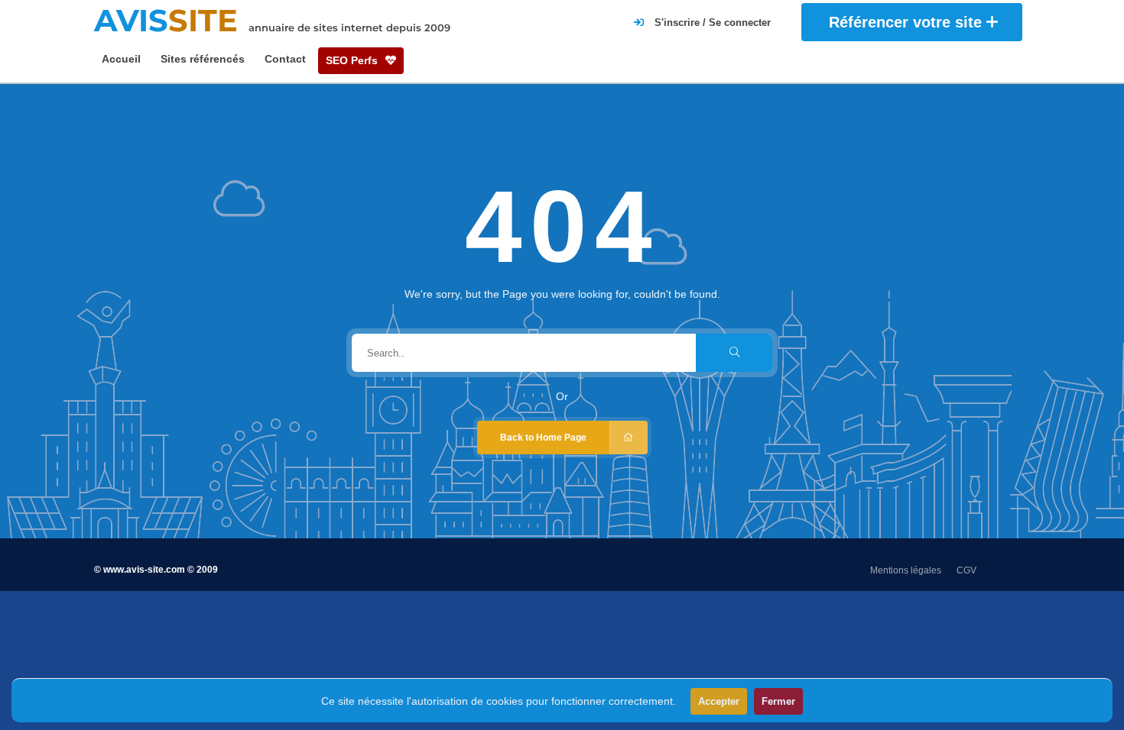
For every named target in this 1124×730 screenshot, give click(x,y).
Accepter (718, 701)
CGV (966, 570)
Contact (285, 59)
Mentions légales (905, 570)
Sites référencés (203, 59)
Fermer (778, 701)
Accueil (121, 59)
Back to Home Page (543, 437)
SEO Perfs (353, 60)
